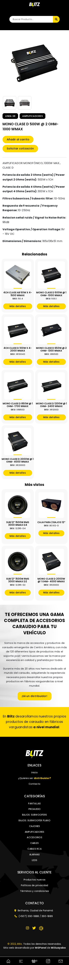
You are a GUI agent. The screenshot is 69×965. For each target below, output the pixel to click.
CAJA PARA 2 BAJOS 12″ (51, 522)
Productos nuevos (34, 879)
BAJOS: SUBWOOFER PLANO (34, 820)
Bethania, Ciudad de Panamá (35, 910)
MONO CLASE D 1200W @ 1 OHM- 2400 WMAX (51, 405)
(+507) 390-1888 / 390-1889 (35, 916)
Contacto (34, 784)
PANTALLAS (34, 803)
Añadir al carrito (18, 139)
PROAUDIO (34, 809)
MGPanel (40, 947)
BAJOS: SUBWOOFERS (34, 814)
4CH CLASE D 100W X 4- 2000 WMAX (18, 349)
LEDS (34, 860)
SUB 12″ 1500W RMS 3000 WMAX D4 (17, 524)
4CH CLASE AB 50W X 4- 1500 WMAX (17, 294)
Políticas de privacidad (34, 885)
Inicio (34, 772)
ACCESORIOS (34, 837)
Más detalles (18, 306)
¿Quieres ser (34, 778)
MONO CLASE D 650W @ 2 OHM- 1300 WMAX (51, 349)
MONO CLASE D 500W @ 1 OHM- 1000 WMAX (51, 294)
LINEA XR (10, 116)
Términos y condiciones (34, 891)
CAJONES (34, 826)
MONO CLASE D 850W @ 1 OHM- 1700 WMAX (18, 405)
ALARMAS (34, 854)
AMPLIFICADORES (32, 116)
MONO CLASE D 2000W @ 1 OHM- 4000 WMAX (17, 460)
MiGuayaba (58, 947)
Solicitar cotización (20, 148)
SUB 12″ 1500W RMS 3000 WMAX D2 (17, 580)
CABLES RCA (34, 848)
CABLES (34, 843)
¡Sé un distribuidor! (34, 696)
